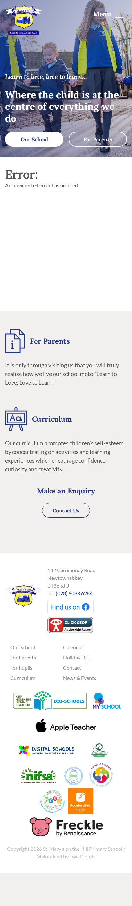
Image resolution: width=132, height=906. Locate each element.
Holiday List (76, 657)
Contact (72, 668)
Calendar (73, 647)
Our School (34, 139)
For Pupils (21, 668)
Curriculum (22, 678)
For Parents (98, 139)
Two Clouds (82, 856)
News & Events (79, 678)
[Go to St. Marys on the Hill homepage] (23, 17)
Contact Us (66, 510)
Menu (102, 14)
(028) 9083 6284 (74, 593)
